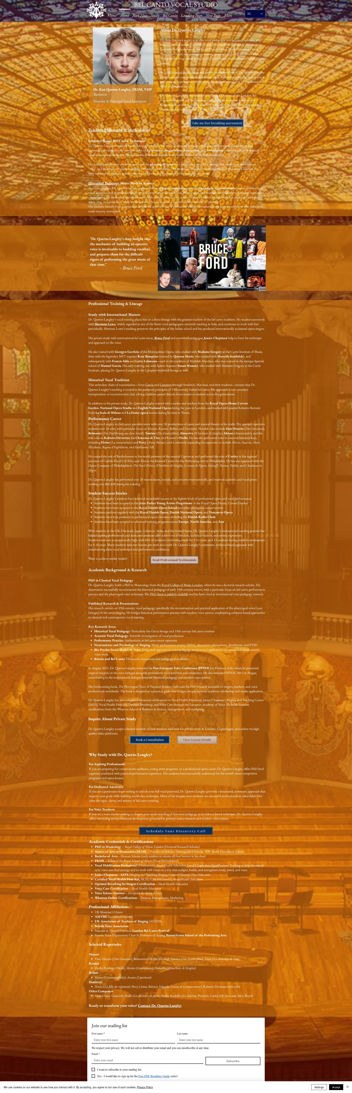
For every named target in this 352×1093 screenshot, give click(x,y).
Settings (319, 1087)
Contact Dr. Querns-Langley (160, 1005)
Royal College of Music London (182, 585)
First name (98, 1033)
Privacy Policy (145, 1087)
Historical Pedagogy (103, 183)
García (149, 385)
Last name (182, 1033)
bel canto (237, 40)
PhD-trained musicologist (182, 72)
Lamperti (166, 385)
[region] (123, 68)
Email (96, 1053)
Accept (336, 1087)
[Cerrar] (347, 1087)
